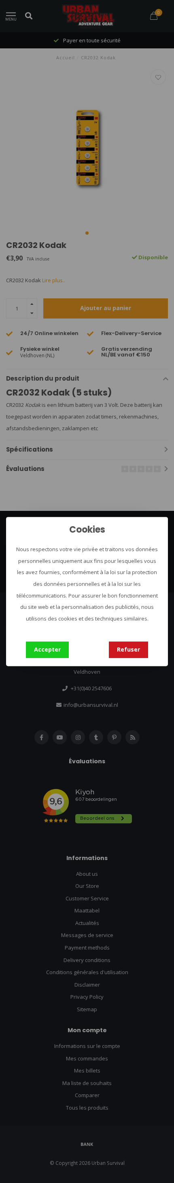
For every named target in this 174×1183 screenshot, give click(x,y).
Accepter (47, 649)
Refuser (128, 649)
